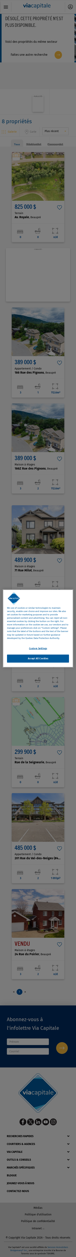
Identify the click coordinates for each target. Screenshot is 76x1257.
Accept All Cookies (38, 658)
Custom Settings (38, 648)
